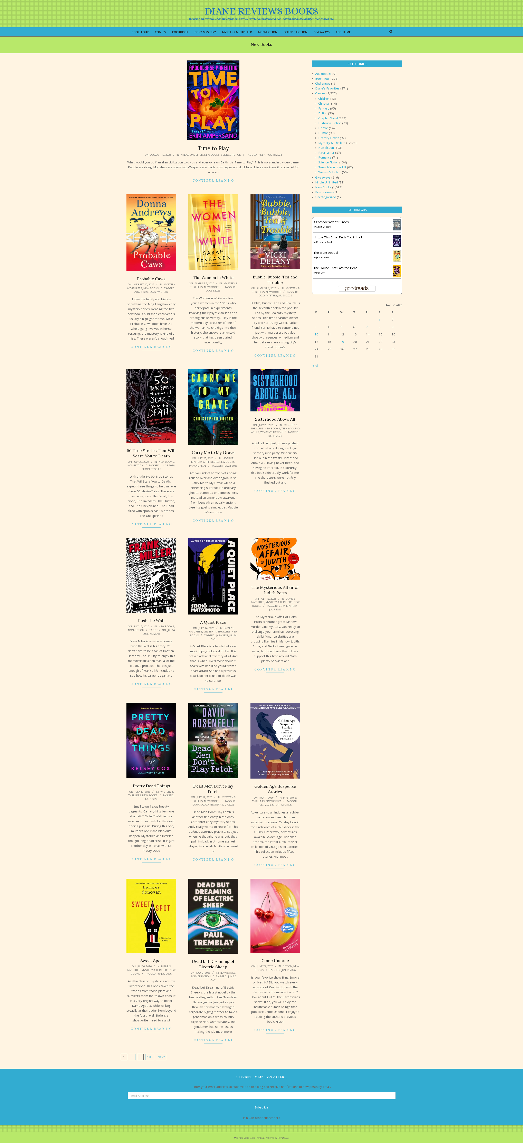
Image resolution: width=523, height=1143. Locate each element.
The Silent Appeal (325, 252)
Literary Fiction (328, 138)
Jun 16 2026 (289, 970)
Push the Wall (151, 620)
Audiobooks (323, 74)
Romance (324, 157)
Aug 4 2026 (141, 292)
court (196, 804)
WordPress (283, 1137)
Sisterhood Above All (275, 419)
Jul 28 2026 (285, 295)
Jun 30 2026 (165, 973)
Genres (320, 93)
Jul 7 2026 (275, 609)
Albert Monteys (323, 226)
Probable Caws (151, 278)
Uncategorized (325, 197)
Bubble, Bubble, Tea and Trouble (275, 279)
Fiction (287, 966)
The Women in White (213, 277)
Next (161, 1057)
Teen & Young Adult (332, 167)
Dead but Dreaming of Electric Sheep (213, 964)
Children (324, 98)
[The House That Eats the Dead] (397, 268)
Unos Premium (257, 1137)
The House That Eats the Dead (335, 268)
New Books (212, 154)
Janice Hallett (322, 257)
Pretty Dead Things (151, 785)
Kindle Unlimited (192, 154)
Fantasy (323, 108)
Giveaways (323, 177)
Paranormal (197, 465)
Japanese (222, 635)
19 (342, 342)
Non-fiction (135, 465)
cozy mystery (159, 292)
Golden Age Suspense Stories (275, 789)
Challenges (322, 83)
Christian (324, 103)
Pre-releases (324, 192)
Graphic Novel (328, 118)
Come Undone (275, 960)
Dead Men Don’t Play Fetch (213, 788)
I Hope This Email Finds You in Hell (337, 237)
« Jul (315, 365)
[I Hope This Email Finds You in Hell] (397, 237)
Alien (262, 154)
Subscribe (261, 1107)
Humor (323, 133)
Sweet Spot (151, 960)
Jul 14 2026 (275, 436)
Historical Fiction (329, 123)
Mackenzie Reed (324, 242)
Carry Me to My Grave (213, 452)
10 (316, 334)
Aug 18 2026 (274, 154)
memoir (155, 634)
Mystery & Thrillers (204, 462)
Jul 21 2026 (230, 465)
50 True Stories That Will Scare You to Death (151, 453)
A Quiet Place (213, 622)
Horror (228, 458)
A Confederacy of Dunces (331, 222)
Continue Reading (213, 180)
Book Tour (322, 78)
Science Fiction (231, 154)
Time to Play (213, 148)
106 (150, 1057)
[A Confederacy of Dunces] (397, 222)
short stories (151, 469)
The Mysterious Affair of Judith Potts (275, 590)
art (164, 630)
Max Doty (320, 272)
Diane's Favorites (327, 88)
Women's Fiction (271, 432)
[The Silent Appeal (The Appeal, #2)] (397, 252)
